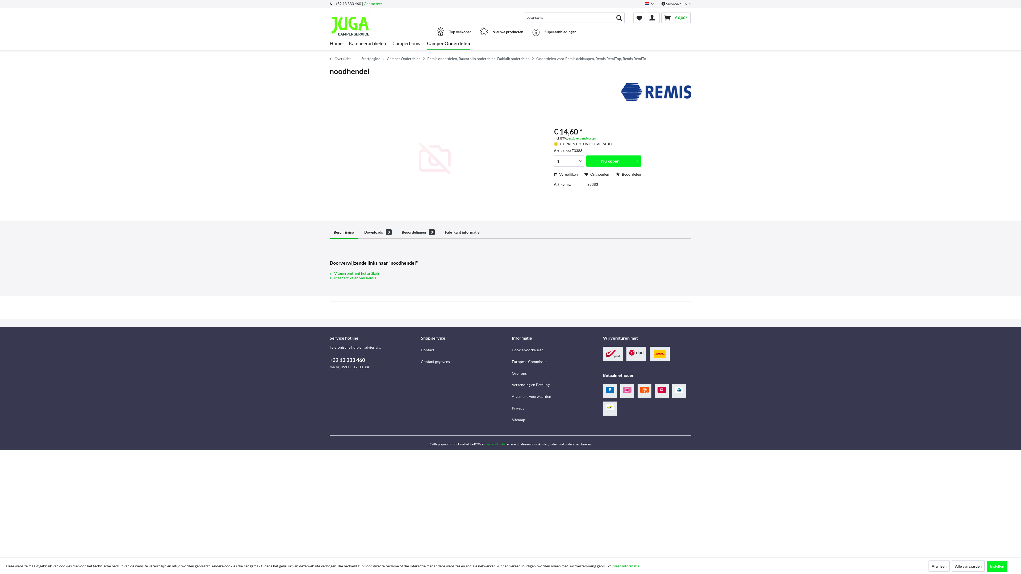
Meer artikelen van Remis (354, 278)
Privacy (518, 408)
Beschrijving (344, 232)
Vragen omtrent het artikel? (356, 273)
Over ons (519, 373)
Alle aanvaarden (968, 566)
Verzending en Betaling (531, 384)
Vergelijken (568, 174)
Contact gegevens (435, 361)
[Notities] (639, 17)
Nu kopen (610, 160)
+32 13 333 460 (347, 360)
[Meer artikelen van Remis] (656, 92)
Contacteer (373, 3)
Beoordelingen (417, 232)
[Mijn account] (653, 17)
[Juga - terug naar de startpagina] (374, 15)
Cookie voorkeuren (527, 350)
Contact (427, 350)
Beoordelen (631, 174)
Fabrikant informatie (462, 232)
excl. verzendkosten (582, 138)
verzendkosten (496, 444)
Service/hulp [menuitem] (676, 4)
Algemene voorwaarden (531, 396)
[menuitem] (574, 17)
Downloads (377, 232)
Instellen (997, 566)
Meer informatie (625, 566)
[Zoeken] (619, 17)
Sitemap (518, 419)
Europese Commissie (529, 361)
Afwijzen (939, 566)
